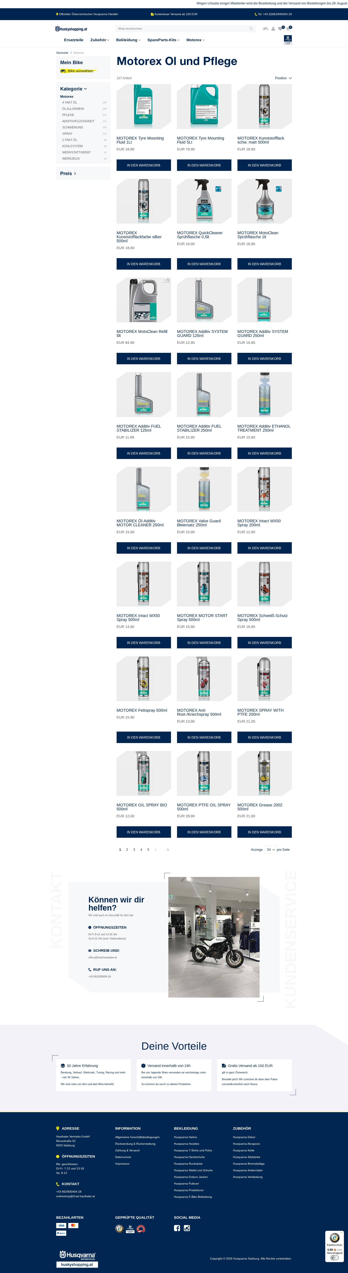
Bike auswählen (80, 71)
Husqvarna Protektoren (189, 1190)
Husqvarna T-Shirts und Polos (193, 1150)
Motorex (66, 96)
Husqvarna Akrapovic (246, 1143)
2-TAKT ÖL (84, 139)
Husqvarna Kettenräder (248, 1170)
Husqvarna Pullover (186, 1183)
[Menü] (341, 1233)
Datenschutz (123, 1157)
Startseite (62, 52)
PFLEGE (84, 114)
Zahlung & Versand (127, 1150)
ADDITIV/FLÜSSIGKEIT (84, 121)
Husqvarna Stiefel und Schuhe (193, 1170)
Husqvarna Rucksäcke (188, 1163)
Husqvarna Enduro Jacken (191, 1177)
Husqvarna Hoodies (186, 1143)
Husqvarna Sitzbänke (246, 1157)
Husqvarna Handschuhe (189, 1157)
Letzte (167, 849)
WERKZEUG (84, 158)
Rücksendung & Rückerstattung (135, 1143)
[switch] (335, 1257)
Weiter (155, 849)
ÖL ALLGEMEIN (84, 108)
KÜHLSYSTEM (84, 146)
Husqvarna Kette (243, 1150)
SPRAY (84, 133)
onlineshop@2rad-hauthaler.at (75, 1196)
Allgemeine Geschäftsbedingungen (137, 1137)
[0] (280, 29)
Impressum (122, 1163)
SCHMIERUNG (84, 127)
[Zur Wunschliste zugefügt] (165, 90)
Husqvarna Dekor (244, 1137)
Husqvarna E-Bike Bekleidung (193, 1196)
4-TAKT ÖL (84, 102)
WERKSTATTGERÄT (84, 152)
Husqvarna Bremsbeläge (249, 1163)
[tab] (83, 89)
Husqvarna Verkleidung (248, 1177)
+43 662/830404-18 (68, 1191)
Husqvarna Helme (185, 1137)
